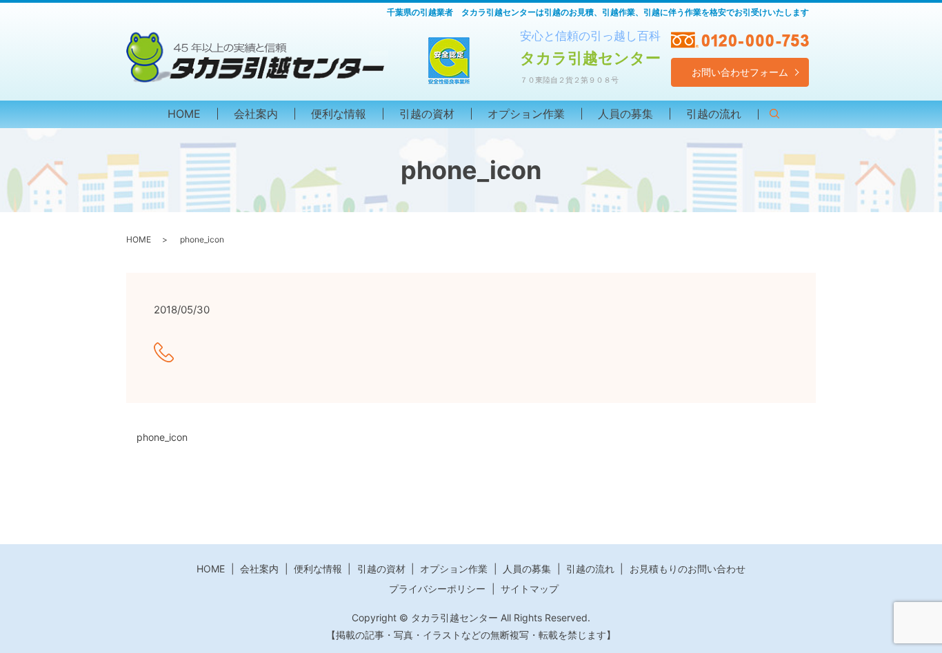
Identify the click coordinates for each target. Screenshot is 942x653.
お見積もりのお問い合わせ (687, 568)
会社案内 (256, 114)
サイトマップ (530, 588)
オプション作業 (526, 114)
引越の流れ (713, 114)
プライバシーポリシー (437, 588)
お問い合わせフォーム (740, 72)
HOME (184, 114)
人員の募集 (625, 114)
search (782, 116)
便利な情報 (338, 114)
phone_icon (162, 437)
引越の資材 (426, 114)
